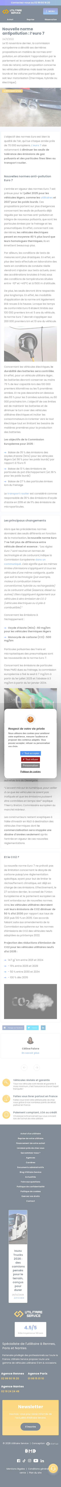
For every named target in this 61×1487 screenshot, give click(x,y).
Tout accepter (31, 753)
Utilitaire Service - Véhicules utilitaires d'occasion (12, 11)
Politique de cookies (30, 771)
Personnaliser (30, 765)
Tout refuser (31, 759)
